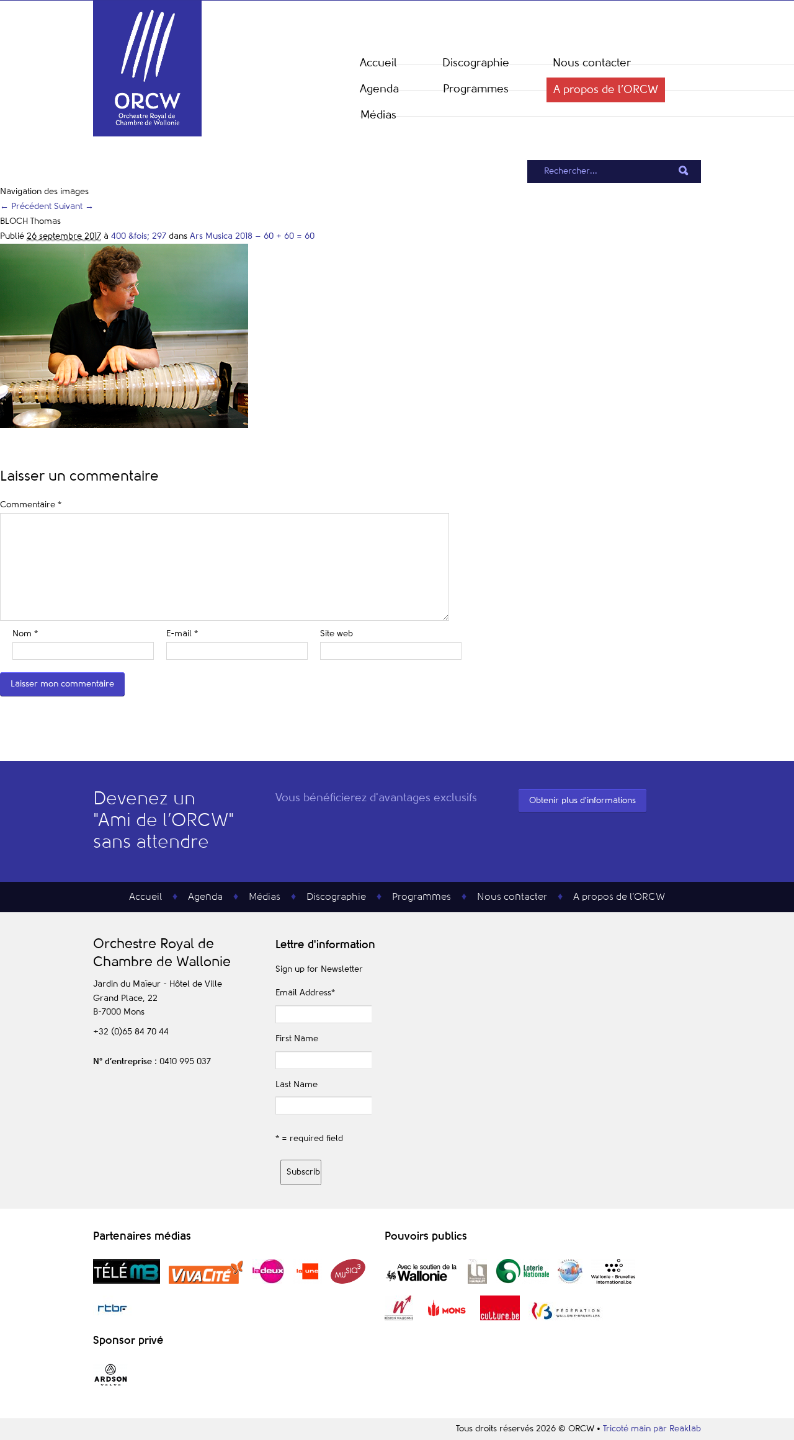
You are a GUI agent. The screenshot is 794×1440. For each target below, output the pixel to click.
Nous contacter (592, 63)
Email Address (305, 993)
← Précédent (25, 206)
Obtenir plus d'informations (582, 800)
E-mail (182, 633)
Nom (25, 633)
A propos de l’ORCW (605, 90)
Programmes (476, 89)
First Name (296, 1038)
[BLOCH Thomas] (124, 425)
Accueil (378, 63)
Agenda (379, 89)
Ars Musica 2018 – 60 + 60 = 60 (252, 236)
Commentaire (30, 504)
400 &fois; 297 (138, 236)
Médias (378, 115)
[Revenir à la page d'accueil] (147, 134)
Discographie (475, 63)
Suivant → (74, 206)
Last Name (296, 1084)
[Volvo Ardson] (110, 1385)
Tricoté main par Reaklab (652, 1428)
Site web (336, 633)
